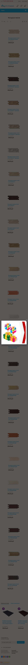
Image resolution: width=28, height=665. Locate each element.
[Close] (26, 320)
